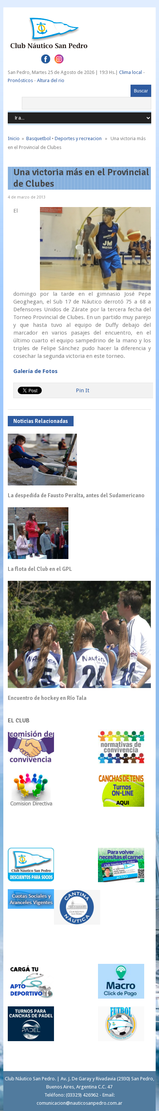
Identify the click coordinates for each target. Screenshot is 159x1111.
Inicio (14, 138)
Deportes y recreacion (78, 138)
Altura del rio (50, 80)
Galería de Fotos (35, 371)
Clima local (130, 72)
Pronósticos (20, 80)
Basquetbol (38, 138)
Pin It (82, 390)
